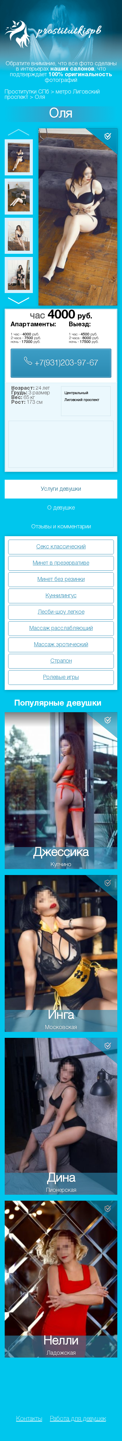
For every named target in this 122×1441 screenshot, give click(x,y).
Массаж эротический (61, 644)
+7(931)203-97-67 (65, 363)
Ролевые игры (61, 677)
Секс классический (61, 546)
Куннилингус (61, 595)
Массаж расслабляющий (61, 628)
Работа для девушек (78, 1419)
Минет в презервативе (61, 563)
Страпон (61, 661)
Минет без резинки (61, 579)
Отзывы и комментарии (61, 526)
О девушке (61, 507)
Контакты (29, 1419)
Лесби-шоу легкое (61, 612)
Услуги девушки (61, 489)
